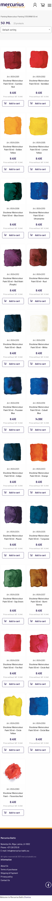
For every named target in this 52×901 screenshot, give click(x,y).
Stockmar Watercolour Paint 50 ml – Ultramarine (39, 215)
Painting (4, 16)
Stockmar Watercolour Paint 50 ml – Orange (39, 474)
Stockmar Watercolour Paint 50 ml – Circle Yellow (13, 730)
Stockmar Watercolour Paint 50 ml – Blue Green (13, 214)
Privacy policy (7, 876)
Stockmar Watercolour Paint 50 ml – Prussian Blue (13, 410)
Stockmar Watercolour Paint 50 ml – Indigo (13, 474)
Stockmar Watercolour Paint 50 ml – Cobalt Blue (39, 410)
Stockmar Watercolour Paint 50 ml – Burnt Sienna (39, 601)
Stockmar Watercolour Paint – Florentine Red (13, 794)
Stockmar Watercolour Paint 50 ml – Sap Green (13, 600)
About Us (4, 865)
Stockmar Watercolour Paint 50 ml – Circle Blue (39, 728)
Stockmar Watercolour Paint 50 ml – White (39, 345)
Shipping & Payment (9, 873)
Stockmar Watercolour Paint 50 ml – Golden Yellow (13, 149)
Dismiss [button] (27, 897)
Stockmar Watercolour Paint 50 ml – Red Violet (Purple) (13, 281)
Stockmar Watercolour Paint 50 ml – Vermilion (39, 82)
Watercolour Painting (15, 16)
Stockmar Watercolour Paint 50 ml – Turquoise (39, 537)
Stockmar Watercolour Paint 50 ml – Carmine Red (13, 83)
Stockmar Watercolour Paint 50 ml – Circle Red (39, 666)
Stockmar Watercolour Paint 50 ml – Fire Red (13, 666)
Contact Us (5, 880)
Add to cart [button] (14, 103)
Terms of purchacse (9, 869)
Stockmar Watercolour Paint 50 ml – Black (13, 345)
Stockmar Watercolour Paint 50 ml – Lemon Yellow (39, 149)
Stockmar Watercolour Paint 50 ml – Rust (39, 279)
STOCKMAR (28, 16)
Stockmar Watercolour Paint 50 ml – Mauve (13, 537)
